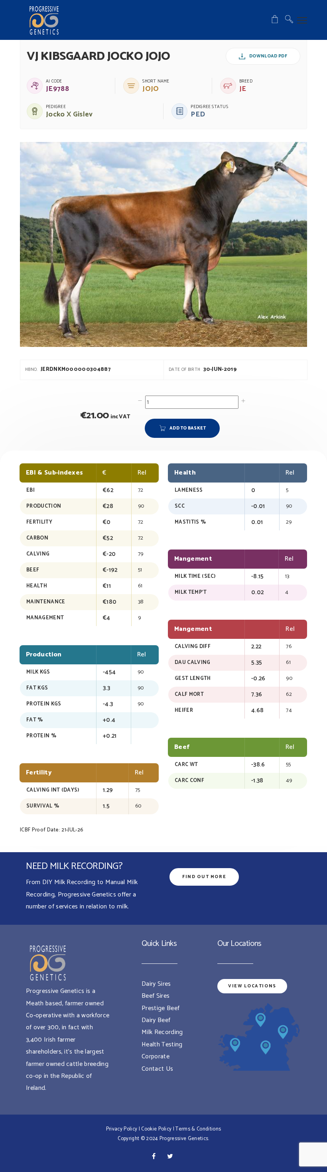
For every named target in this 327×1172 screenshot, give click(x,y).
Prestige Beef (160, 1008)
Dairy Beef (156, 1020)
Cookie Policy (156, 1129)
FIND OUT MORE (204, 876)
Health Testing (162, 1044)
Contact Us (157, 1069)
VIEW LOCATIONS (252, 986)
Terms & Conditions (198, 1129)
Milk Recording (162, 1032)
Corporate (155, 1056)
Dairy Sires (156, 984)
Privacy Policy (121, 1129)
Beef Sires (155, 996)
